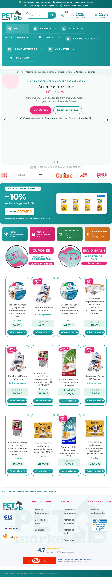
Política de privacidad (68, 521)
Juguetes (62, 49)
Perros (45, 28)
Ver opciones (69, 401)
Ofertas (22, 58)
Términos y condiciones (69, 511)
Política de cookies (68, 531)
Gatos (73, 28)
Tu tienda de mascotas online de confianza (30, 491)
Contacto (39, 530)
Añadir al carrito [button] (18, 332)
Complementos (25, 49)
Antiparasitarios (86, 38)
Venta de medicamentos (97, 511)
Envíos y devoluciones (41, 511)
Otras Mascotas (17, 37)
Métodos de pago (41, 521)
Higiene (49, 37)
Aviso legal (69, 540)
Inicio (18, 28)
